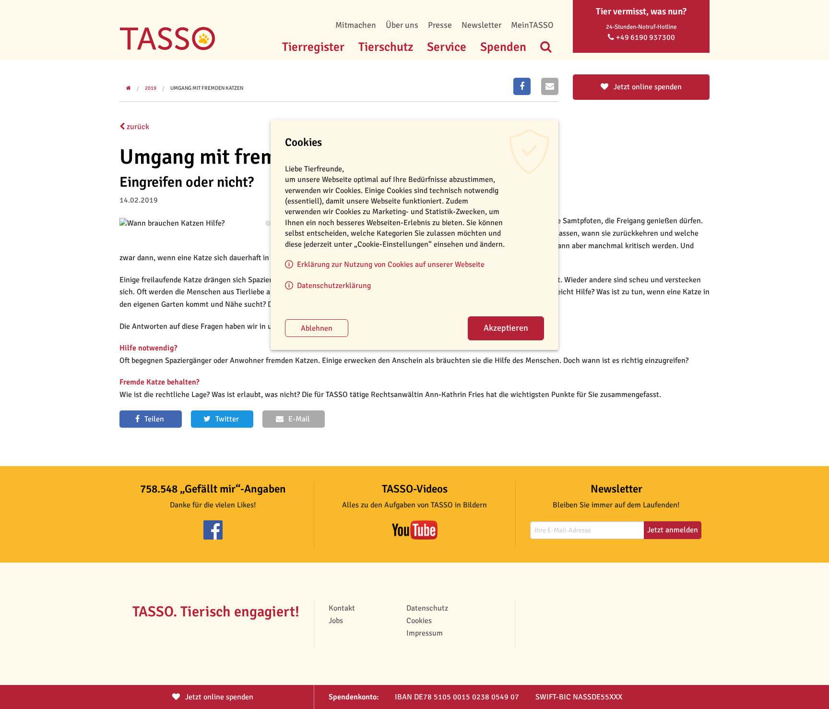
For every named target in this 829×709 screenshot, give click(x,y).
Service (446, 46)
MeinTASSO (532, 25)
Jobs (336, 620)
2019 (150, 88)
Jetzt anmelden (672, 530)
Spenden (503, 46)
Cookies (419, 620)
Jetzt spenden (218, 697)
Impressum (424, 633)
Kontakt (342, 608)
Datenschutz (427, 608)
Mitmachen (355, 25)
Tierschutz (385, 46)
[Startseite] (167, 24)
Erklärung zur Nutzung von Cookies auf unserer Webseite (391, 264)
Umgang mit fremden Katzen (206, 88)
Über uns (402, 25)
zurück (137, 127)
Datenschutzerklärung (334, 285)
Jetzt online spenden (647, 87)
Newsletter (481, 25)
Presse (440, 25)
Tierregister (313, 46)
